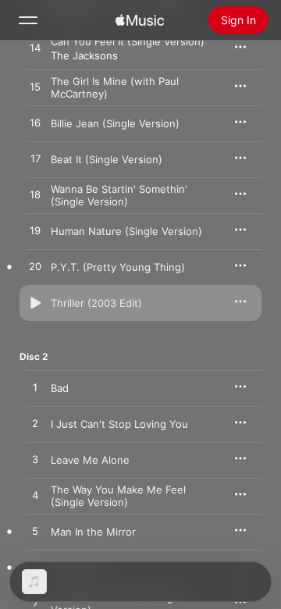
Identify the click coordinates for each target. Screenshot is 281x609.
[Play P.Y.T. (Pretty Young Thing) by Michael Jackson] (35, 267)
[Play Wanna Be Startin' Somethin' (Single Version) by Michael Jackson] (35, 195)
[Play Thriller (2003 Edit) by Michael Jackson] (35, 303)
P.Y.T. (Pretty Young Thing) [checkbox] (118, 267)
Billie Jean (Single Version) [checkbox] (115, 123)
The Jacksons (84, 55)
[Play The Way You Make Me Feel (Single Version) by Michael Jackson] (35, 496)
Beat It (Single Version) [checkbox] (106, 159)
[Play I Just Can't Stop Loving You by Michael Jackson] (35, 424)
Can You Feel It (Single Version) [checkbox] (128, 41)
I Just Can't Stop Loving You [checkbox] (119, 424)
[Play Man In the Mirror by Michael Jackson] (35, 532)
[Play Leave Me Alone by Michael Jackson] (35, 460)
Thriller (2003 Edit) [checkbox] (96, 303)
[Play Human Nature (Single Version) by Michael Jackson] (35, 231)
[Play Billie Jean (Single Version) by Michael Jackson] (35, 123)
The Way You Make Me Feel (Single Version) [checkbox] (118, 495)
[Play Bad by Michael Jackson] (35, 388)
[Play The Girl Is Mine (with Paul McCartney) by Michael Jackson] (35, 87)
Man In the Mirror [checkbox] (93, 531)
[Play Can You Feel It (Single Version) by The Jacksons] (35, 48)
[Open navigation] (28, 20)
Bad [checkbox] (60, 388)
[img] (140, 20)
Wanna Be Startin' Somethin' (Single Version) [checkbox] (119, 195)
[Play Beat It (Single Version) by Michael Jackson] (35, 159)
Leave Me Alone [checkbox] (90, 460)
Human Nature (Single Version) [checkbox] (126, 231)
